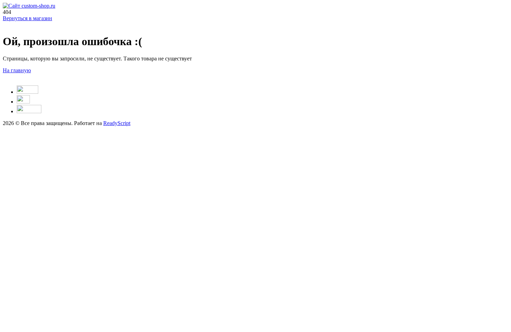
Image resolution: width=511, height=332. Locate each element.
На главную (17, 70)
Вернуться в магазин (27, 18)
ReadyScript (116, 123)
